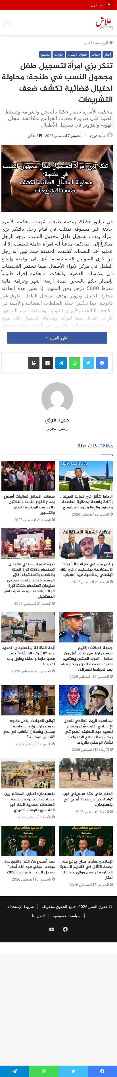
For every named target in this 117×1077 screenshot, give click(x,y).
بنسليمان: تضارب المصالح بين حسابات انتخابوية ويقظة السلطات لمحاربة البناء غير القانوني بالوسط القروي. (29, 802)
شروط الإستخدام (20, 906)
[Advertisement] (58, 97)
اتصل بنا (38, 915)
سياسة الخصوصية (66, 915)
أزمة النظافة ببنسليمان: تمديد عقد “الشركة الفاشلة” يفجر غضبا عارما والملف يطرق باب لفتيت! (28, 656)
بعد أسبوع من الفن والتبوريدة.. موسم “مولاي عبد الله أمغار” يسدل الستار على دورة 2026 (29, 867)
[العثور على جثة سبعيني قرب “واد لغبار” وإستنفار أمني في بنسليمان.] (86, 773)
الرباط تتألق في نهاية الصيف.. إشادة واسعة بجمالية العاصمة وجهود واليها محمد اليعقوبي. (86, 502)
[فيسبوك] (102, 363)
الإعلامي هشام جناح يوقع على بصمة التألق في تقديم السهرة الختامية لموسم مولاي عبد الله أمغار (86, 869)
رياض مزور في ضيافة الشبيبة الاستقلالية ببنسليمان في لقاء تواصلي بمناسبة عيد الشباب (86, 569)
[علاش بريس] (104, 22)
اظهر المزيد (58, 337)
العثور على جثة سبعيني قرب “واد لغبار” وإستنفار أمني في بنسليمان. (87, 799)
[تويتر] (88, 363)
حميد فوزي (57, 420)
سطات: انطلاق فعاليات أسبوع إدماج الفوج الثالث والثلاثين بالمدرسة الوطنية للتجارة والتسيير (29, 504)
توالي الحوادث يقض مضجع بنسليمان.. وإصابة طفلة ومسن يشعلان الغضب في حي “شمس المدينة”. (29, 729)
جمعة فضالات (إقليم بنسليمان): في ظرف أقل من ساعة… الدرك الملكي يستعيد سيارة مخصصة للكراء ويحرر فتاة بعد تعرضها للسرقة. (87, 659)
